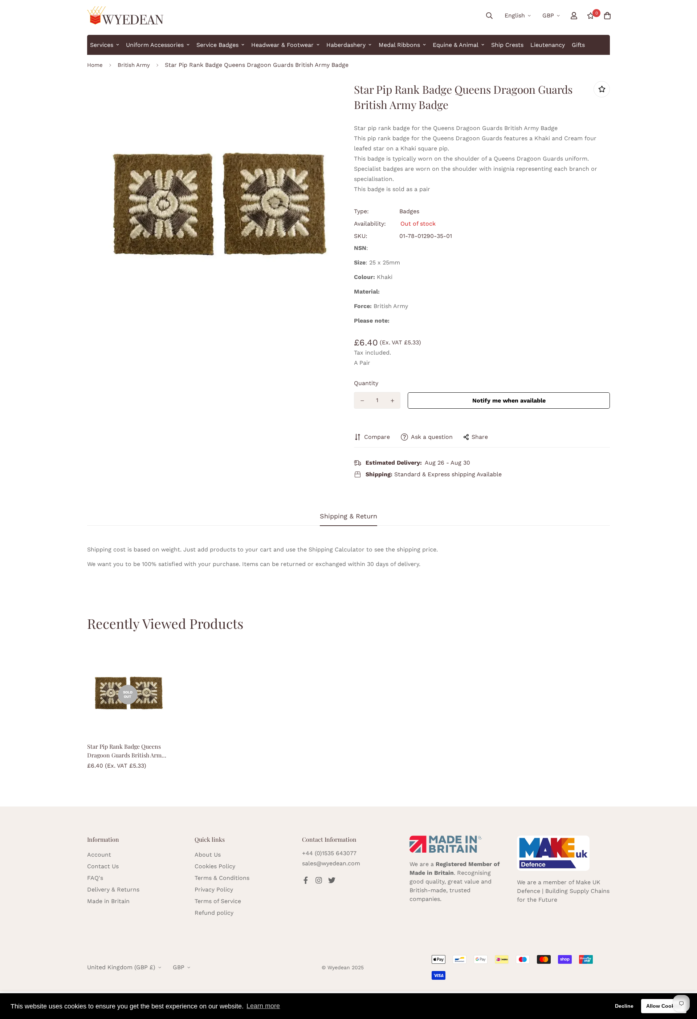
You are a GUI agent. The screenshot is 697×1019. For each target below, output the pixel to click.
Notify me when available (509, 400)
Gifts (578, 44)
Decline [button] (624, 1006)
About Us (208, 854)
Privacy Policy (214, 889)
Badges (409, 211)
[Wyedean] (125, 15)
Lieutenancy (547, 44)
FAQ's (95, 877)
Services (101, 44)
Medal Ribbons (399, 44)
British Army (134, 65)
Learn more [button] (263, 1006)
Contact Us (103, 866)
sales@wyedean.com (331, 863)
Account (99, 854)
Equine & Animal (455, 44)
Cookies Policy (215, 866)
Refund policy (214, 912)
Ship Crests (507, 44)
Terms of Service (218, 901)
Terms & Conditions (222, 877)
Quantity (366, 383)
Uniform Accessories (155, 44)
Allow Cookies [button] (664, 1006)
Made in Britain (108, 901)
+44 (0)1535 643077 (329, 853)
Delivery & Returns (113, 889)
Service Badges (217, 44)
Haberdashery (346, 44)
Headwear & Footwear (282, 44)
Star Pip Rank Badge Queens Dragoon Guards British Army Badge (125, 751)
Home (95, 65)
